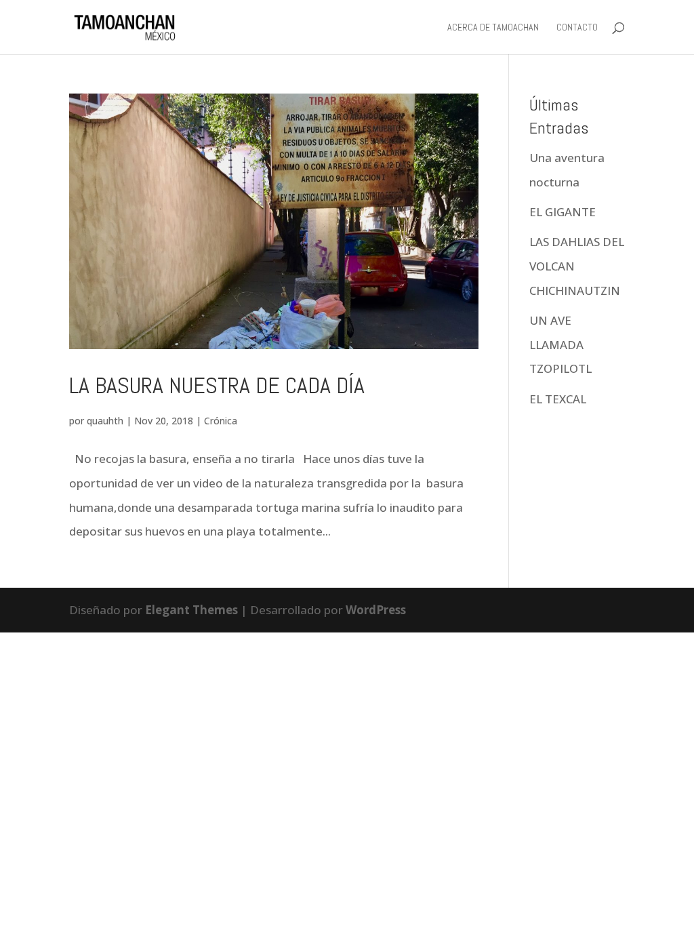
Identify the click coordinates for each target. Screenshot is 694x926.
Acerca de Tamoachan (493, 27)
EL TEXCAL (557, 399)
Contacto (577, 27)
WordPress (376, 610)
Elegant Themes (191, 610)
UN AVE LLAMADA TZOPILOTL (560, 344)
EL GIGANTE (563, 212)
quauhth (105, 420)
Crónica (220, 420)
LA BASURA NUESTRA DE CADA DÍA (217, 385)
